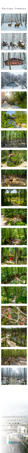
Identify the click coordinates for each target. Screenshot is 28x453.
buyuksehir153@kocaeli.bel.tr (14, 417)
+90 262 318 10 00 (14, 420)
